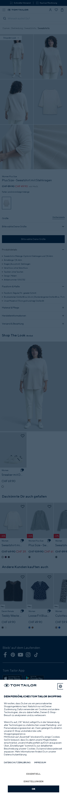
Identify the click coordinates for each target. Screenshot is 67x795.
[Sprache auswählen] (60, 686)
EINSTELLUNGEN (33, 781)
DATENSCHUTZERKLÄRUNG (17, 762)
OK (33, 788)
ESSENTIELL (33, 773)
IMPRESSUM (40, 762)
